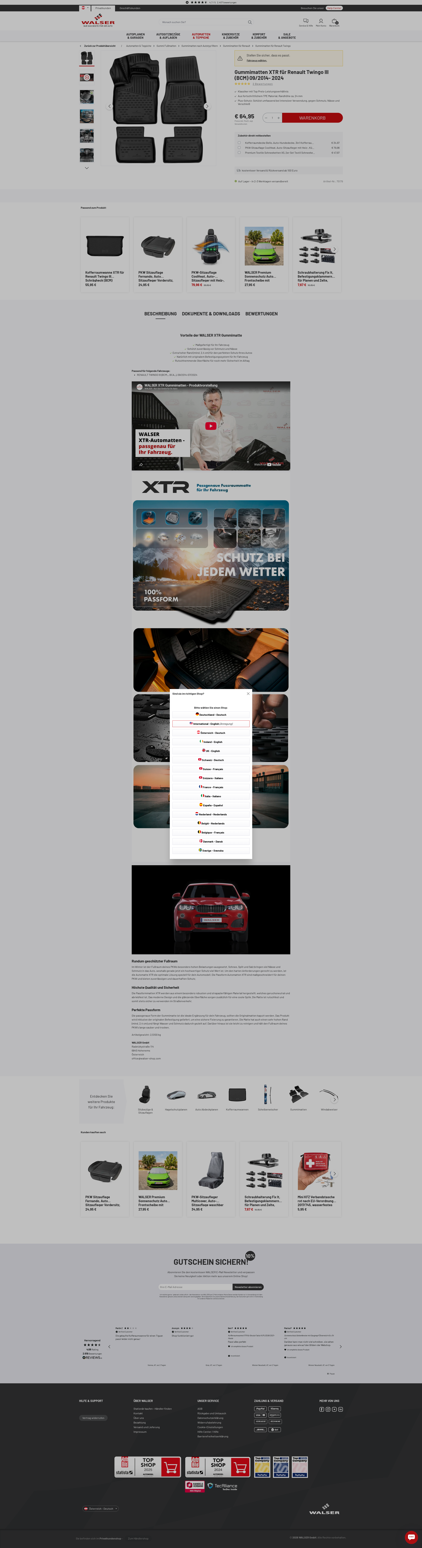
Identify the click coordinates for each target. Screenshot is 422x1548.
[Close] (248, 693)
